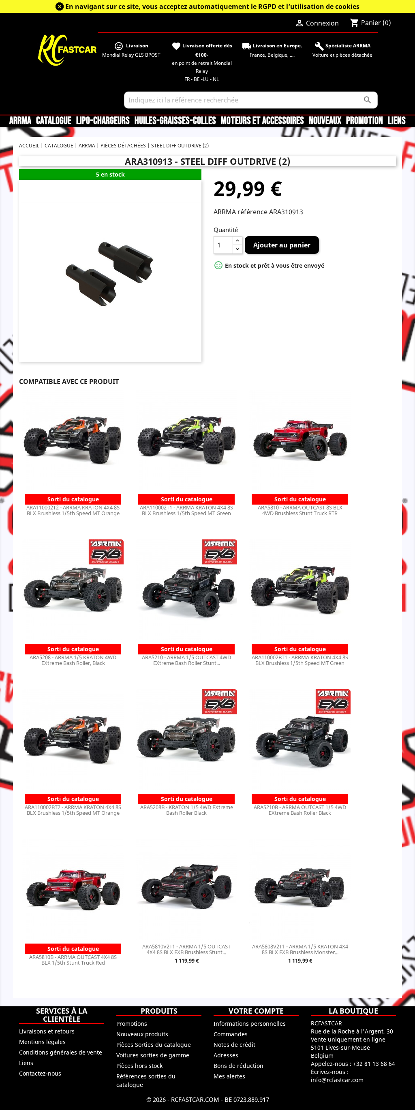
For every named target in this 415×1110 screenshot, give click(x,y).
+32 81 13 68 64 (374, 1063)
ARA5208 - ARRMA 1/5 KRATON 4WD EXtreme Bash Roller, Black (73, 660)
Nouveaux (325, 121)
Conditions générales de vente (60, 1052)
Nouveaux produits (142, 1034)
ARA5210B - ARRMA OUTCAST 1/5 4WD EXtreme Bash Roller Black (300, 810)
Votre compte (256, 1011)
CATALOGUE (53, 121)
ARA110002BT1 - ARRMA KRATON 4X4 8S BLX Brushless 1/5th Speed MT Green (300, 660)
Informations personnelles (250, 1023)
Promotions (131, 1023)
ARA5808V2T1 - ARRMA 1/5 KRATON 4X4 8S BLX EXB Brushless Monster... (300, 949)
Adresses (226, 1055)
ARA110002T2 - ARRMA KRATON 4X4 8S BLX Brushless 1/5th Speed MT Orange (73, 510)
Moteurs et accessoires (262, 121)
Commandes (231, 1034)
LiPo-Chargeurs (103, 121)
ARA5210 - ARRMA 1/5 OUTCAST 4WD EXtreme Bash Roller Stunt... (186, 660)
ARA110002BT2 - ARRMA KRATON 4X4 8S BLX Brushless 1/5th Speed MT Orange (73, 810)
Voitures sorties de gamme (152, 1055)
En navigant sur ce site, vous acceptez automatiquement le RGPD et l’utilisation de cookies (212, 6)
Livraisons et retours (47, 1031)
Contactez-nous (40, 1073)
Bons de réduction (238, 1066)
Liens (397, 121)
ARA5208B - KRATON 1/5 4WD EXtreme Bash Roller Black (186, 810)
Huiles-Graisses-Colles (175, 121)
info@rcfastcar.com (337, 1080)
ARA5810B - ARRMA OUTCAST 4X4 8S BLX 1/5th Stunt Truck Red (73, 959)
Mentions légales (42, 1042)
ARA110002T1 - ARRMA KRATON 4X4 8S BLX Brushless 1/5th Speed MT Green (186, 510)
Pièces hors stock (139, 1066)
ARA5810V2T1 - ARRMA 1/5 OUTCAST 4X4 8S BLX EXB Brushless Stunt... (186, 949)
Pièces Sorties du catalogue (153, 1044)
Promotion (364, 121)
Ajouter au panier (281, 245)
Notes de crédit (234, 1044)
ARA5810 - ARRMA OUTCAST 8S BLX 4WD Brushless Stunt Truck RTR (300, 510)
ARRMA (20, 121)
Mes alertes (229, 1076)
